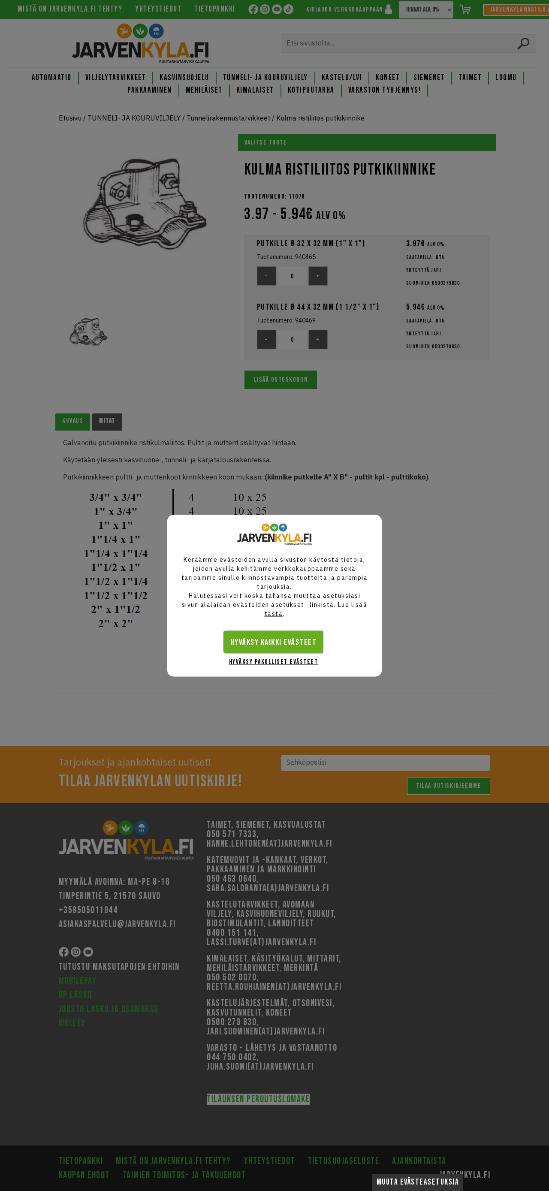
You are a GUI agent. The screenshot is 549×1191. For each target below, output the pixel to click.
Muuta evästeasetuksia (418, 1182)
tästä (274, 613)
